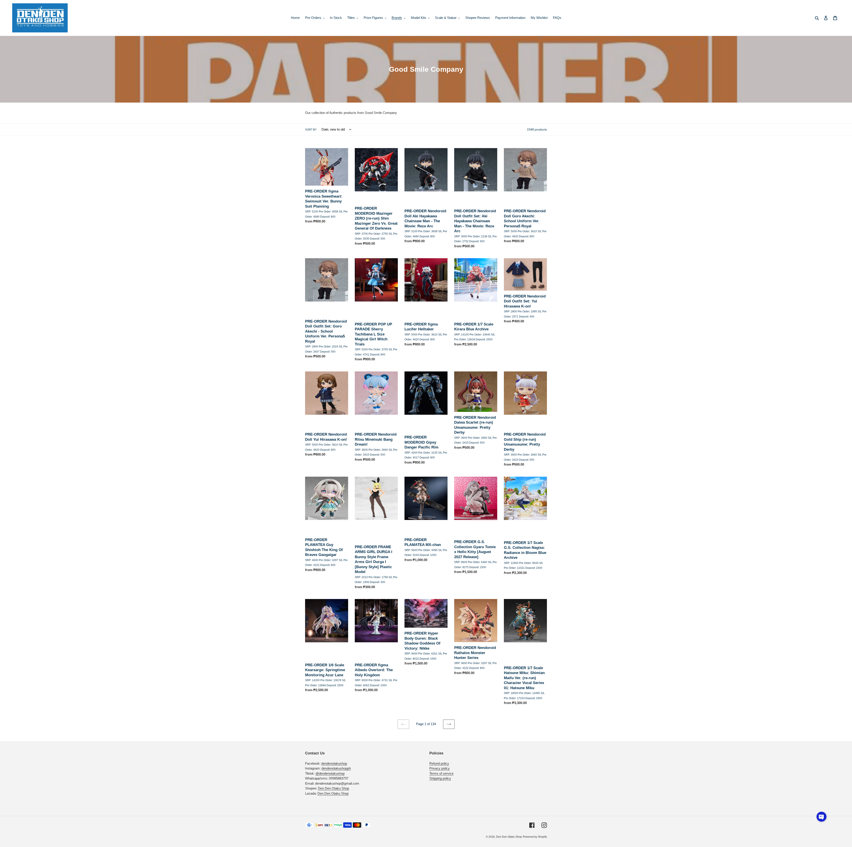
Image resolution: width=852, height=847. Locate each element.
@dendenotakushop (330, 773)
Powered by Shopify (535, 836)
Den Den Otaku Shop (333, 788)
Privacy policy (439, 768)
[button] (821, 817)
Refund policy (439, 763)
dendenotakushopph (336, 768)
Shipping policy (440, 778)
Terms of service (441, 773)
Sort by (311, 129)
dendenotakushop (334, 763)
